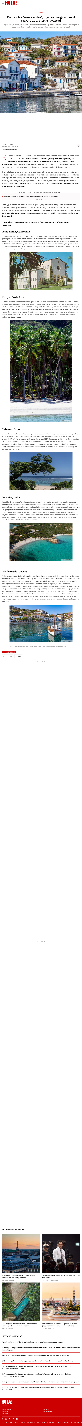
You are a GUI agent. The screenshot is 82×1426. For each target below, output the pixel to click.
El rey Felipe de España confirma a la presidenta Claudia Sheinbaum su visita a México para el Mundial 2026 (38, 1388)
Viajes (18, 656)
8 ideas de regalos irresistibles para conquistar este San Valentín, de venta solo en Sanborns (37, 1361)
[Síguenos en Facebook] (3, 1419)
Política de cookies (25, 1422)
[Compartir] (78, 146)
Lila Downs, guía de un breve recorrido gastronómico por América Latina (31, 196)
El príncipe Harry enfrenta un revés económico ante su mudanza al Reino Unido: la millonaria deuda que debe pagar (41, 1348)
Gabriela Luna (7, 144)
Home (36, 9)
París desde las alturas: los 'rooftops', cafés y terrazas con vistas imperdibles (18, 1276)
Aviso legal (7, 1422)
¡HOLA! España (6, 1409)
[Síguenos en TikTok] (17, 1419)
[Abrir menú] (3, 3)
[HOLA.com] (41, 1402)
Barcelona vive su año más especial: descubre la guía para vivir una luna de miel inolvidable (60, 1324)
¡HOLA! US (5, 1411)
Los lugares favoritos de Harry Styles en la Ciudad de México (61, 1276)
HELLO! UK (5, 1413)
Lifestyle (43, 9)
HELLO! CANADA (47, 1411)
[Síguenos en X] (6, 1419)
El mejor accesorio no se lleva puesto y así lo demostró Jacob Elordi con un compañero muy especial (40, 1382)
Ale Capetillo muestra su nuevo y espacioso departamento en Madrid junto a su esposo (35, 1355)
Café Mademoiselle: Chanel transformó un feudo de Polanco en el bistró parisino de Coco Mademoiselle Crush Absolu (36, 1367)
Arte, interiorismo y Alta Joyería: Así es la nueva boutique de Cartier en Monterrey (34, 1342)
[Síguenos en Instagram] (10, 1419)
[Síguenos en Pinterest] (13, 1419)
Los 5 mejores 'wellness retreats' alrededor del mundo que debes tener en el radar (19, 1324)
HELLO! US (46, 1409)
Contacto (67, 1422)
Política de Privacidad (48, 1422)
